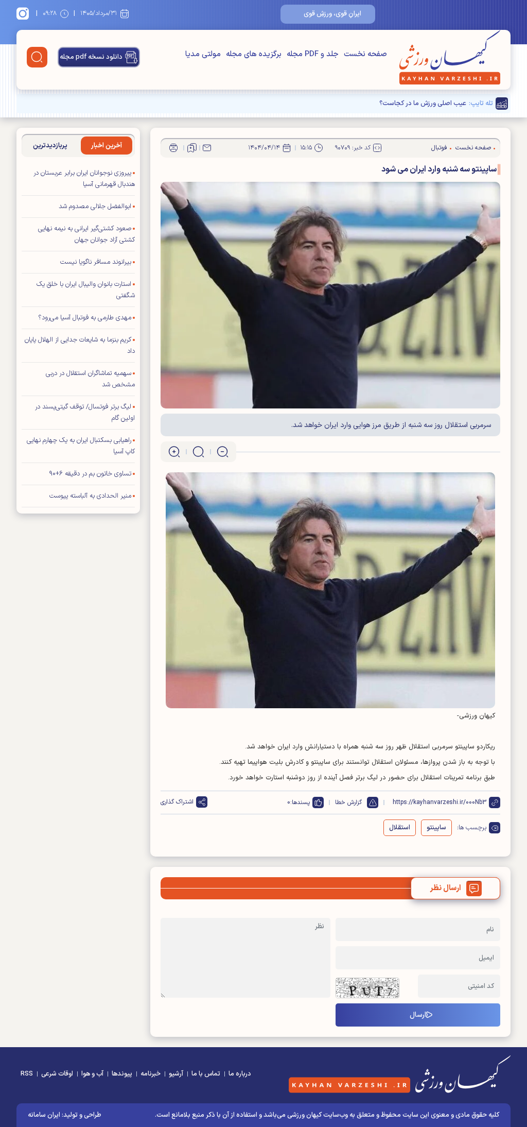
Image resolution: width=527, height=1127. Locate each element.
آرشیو (176, 1074)
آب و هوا (92, 1074)
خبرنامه (150, 1074)
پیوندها (122, 1074)
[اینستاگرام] (24, 13)
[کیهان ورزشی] (449, 57)
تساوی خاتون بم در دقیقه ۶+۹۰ (90, 474)
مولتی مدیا (203, 54)
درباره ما (240, 1074)
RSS (27, 1074)
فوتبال (439, 147)
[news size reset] (198, 452)
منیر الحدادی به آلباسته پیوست (90, 496)
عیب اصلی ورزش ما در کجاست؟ (422, 103)
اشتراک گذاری (177, 802)
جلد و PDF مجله (313, 54)
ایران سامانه (44, 1115)
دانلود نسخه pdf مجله (91, 57)
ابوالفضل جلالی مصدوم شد (95, 206)
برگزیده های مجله (254, 54)
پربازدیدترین (50, 146)
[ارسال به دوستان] (207, 147)
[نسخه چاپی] (173, 148)
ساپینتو (436, 828)
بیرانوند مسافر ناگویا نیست (95, 262)
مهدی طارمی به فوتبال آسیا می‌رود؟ (84, 318)
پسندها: (300, 802)
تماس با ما (205, 1074)
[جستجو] (37, 57)
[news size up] (174, 452)
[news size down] (222, 452)
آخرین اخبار (106, 146)
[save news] (192, 148)
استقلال (399, 828)
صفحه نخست (365, 54)
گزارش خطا (348, 802)
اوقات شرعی (57, 1074)
